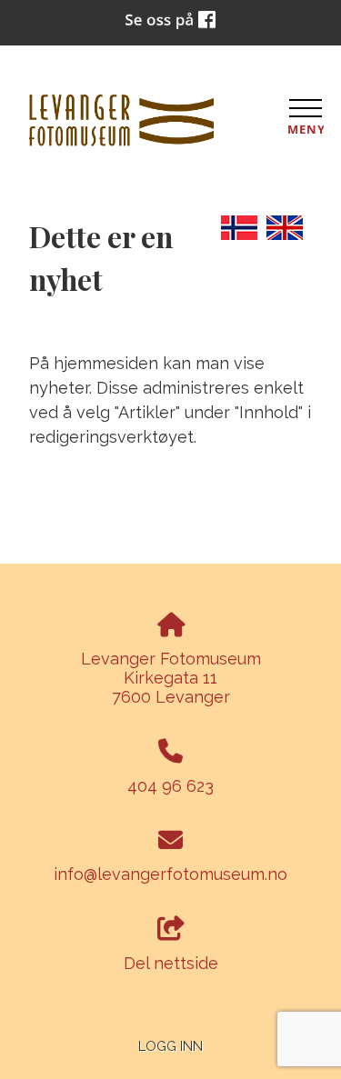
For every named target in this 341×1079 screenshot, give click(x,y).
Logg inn (170, 1046)
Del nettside (171, 963)
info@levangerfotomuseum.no (170, 874)
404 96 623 (170, 785)
